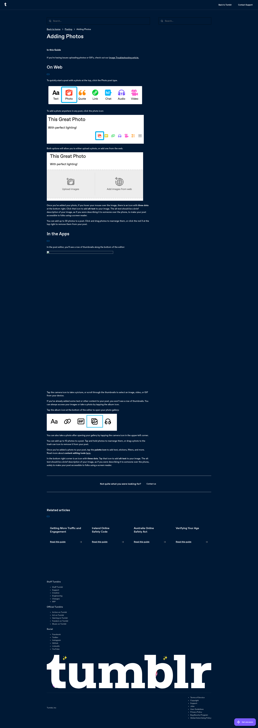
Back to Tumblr (225, 5)
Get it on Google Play (56, 575)
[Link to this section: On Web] (48, 75)
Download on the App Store (55, 567)
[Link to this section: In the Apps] (48, 241)
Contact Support (245, 5)
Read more (66, 535)
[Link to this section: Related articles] (48, 517)
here (88, 453)
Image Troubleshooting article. (124, 57)
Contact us (151, 484)
